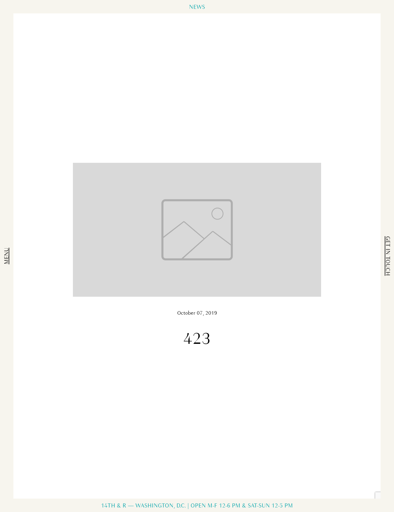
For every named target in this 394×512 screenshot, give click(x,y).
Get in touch (387, 256)
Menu (7, 256)
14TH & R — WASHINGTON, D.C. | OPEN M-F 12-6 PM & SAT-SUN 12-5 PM (197, 506)
